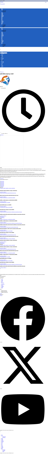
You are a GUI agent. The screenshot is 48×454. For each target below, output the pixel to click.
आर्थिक (2, 12)
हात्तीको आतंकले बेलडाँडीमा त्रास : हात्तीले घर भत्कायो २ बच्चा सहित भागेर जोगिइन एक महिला (10, 228)
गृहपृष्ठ (1, 8)
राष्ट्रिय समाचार (4, 11)
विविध (1, 24)
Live (0, 433)
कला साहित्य (2, 15)
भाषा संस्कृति (4, 25)
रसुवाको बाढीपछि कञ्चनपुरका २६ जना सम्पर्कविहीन (5, 204)
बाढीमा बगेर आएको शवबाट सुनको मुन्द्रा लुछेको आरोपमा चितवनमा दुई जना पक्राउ (9, 195)
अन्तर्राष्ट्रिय (2, 22)
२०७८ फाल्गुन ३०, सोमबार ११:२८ (3, 192)
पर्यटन (1, 18)
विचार (1, 19)
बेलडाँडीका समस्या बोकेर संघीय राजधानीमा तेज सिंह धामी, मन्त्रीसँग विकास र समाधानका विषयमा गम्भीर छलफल (12, 214)
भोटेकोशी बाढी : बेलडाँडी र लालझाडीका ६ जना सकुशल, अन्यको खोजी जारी (8, 190)
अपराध (2, 20)
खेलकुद (2, 23)
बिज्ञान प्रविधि (4, 44)
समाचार (2, 9)
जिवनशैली (2, 16)
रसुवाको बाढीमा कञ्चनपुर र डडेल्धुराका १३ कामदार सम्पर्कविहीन (7, 209)
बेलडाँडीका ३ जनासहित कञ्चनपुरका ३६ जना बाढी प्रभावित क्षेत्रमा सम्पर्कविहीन (8, 200)
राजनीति (2, 13)
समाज (1, 17)
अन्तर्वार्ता (2, 14)
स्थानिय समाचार (4, 10)
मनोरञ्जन (2, 21)
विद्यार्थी (3, 26)
